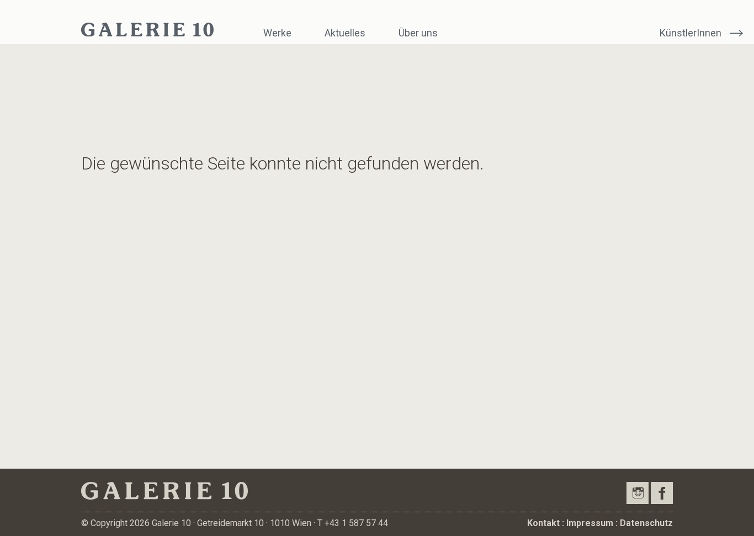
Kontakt (543, 523)
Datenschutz (646, 523)
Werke (277, 33)
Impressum (589, 523)
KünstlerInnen (690, 33)
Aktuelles (345, 33)
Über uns (418, 33)
